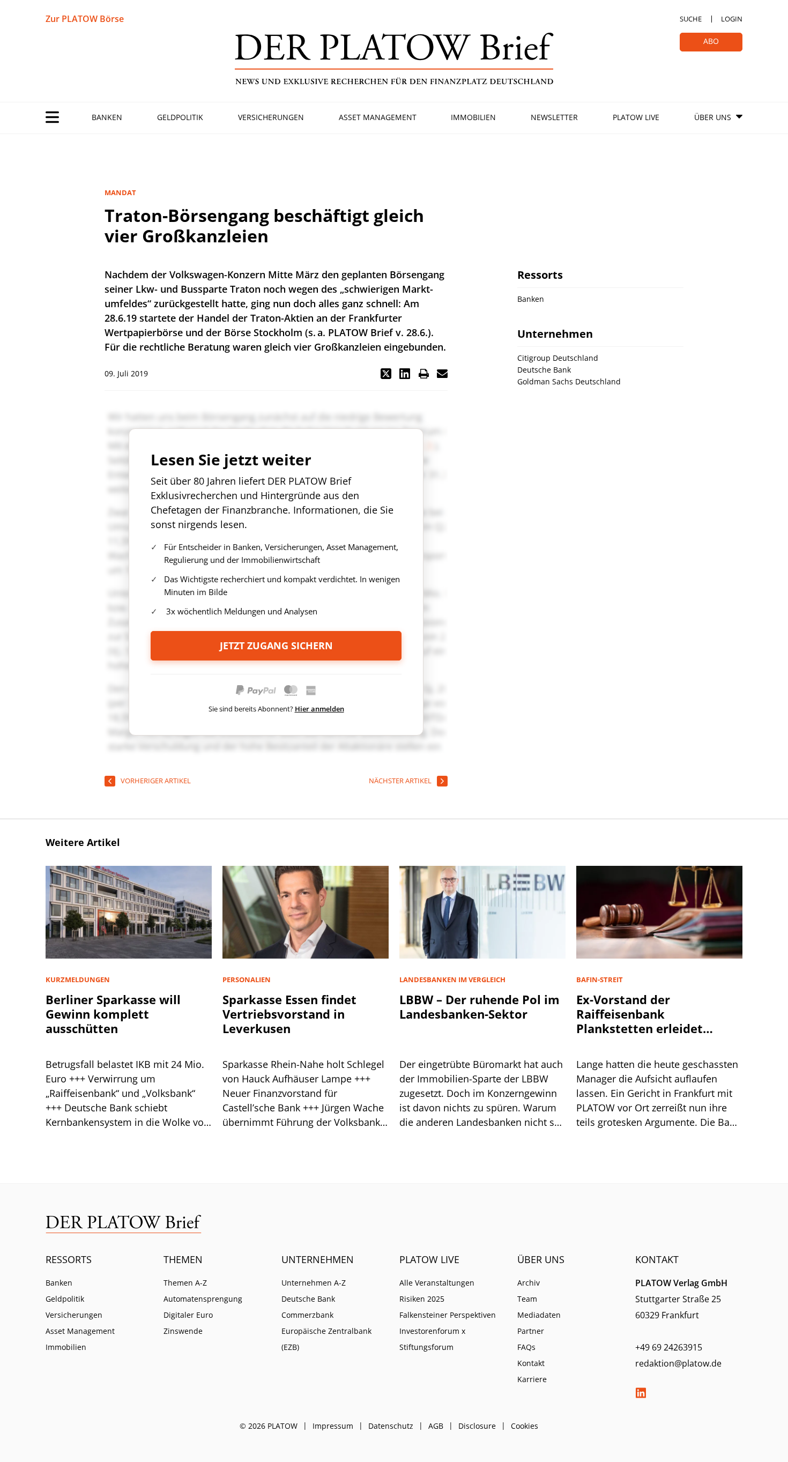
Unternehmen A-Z (313, 1283)
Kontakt (531, 1363)
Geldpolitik (180, 117)
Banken (107, 117)
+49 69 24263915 (668, 1347)
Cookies (524, 1426)
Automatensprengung (202, 1299)
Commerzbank (307, 1315)
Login (731, 19)
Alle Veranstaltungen (436, 1283)
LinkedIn (640, 1392)
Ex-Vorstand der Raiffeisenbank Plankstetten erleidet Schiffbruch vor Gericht (644, 1021)
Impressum (333, 1426)
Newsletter (554, 117)
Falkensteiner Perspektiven (447, 1315)
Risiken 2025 (421, 1299)
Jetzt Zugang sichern (276, 645)
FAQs (526, 1347)
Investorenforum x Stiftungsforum (432, 1339)
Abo (711, 41)
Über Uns (712, 117)
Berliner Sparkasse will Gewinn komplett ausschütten (113, 1013)
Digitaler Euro (188, 1315)
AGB (435, 1426)
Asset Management (378, 117)
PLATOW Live (636, 117)
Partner (530, 1331)
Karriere (532, 1379)
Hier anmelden (319, 709)
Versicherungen (271, 117)
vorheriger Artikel (156, 780)
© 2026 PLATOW (269, 1426)
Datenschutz (390, 1426)
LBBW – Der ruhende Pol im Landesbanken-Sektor (479, 1006)
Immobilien (473, 117)
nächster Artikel (400, 780)
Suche (691, 19)
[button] (386, 373)
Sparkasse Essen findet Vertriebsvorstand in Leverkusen (289, 1013)
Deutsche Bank (308, 1299)
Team (527, 1299)
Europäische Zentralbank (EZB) (326, 1339)
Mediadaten (539, 1315)
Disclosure (477, 1426)
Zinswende (183, 1331)
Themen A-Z (185, 1283)
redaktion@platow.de (678, 1363)
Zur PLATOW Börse (85, 19)
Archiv (528, 1283)
